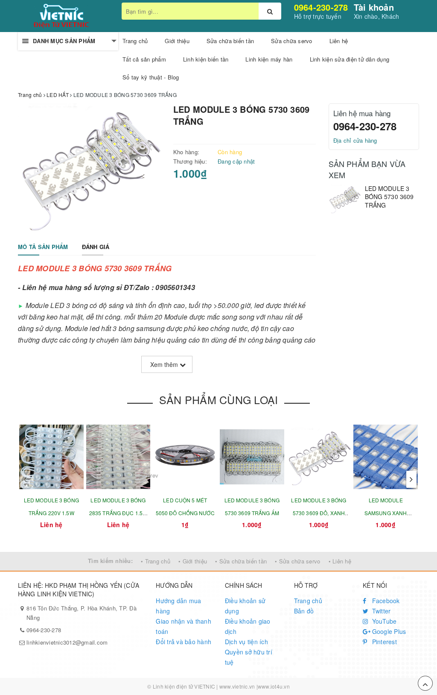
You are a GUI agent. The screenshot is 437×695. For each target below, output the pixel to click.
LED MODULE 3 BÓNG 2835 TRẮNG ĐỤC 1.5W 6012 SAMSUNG (118, 512)
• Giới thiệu (192, 561)
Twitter (380, 611)
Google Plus (388, 631)
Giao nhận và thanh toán (183, 626)
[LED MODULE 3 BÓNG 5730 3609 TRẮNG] (345, 199)
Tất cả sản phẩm (144, 59)
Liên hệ (338, 41)
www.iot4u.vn (274, 686)
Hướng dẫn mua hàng (178, 605)
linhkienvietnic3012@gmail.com (67, 642)
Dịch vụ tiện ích (246, 641)
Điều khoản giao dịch (248, 626)
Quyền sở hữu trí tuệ (248, 657)
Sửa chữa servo (291, 41)
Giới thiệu (177, 41)
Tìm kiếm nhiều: (110, 561)
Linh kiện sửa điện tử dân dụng (350, 59)
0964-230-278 (321, 7)
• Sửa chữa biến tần (241, 561)
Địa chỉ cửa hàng (355, 140)
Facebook (384, 600)
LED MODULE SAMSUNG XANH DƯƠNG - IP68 (385, 512)
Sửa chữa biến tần (230, 41)
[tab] (43, 247)
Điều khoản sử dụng (245, 605)
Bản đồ (304, 611)
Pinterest (383, 641)
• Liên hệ (340, 561)
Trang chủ (308, 600)
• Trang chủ (155, 561)
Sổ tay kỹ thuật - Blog (150, 77)
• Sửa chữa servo (297, 561)
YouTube (383, 621)
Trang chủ (135, 41)
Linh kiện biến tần (206, 59)
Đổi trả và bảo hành (183, 641)
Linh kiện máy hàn (268, 59)
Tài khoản (374, 7)
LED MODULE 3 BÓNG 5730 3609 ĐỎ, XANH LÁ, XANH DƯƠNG (318, 512)
